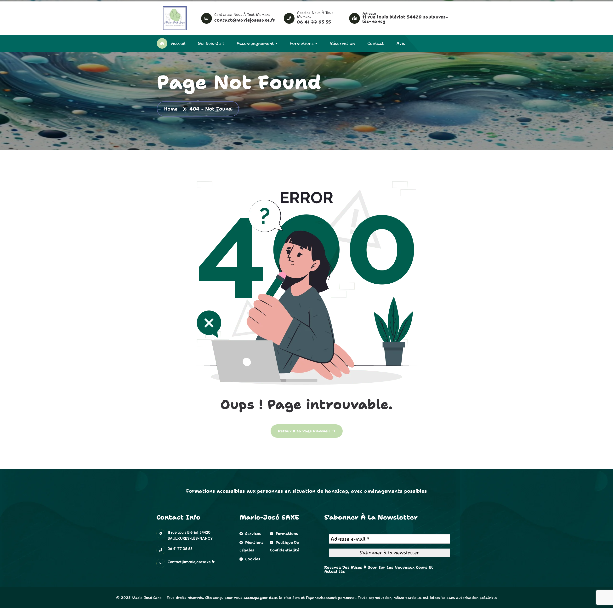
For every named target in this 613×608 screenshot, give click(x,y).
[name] (175, 18)
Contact (375, 43)
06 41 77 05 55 (314, 22)
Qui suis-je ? (211, 43)
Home (172, 108)
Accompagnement (255, 43)
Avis (400, 43)
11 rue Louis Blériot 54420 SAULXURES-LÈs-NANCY (405, 19)
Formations (302, 43)
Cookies (252, 558)
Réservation (342, 43)
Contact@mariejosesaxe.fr (244, 20)
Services (253, 533)
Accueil (178, 43)
